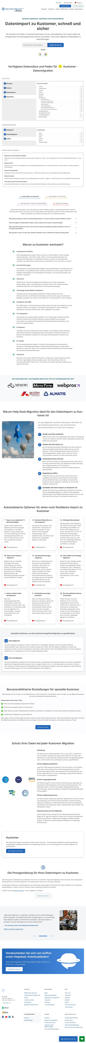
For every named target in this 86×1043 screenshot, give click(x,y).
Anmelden (58, 2)
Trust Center (69, 1007)
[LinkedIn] (9, 1017)
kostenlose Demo (18, 890)
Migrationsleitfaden (17, 851)
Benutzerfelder (43, 116)
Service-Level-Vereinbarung (73, 1027)
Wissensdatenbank (50, 995)
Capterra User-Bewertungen (49, 1025)
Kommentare (42, 98)
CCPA (67, 1002)
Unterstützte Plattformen (32, 995)
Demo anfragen (68, 2)
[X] (12, 1017)
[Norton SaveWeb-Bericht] (5, 1012)
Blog (46, 993)
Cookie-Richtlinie (70, 1022)
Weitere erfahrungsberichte (13, 929)
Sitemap (47, 1002)
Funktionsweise (29, 1000)
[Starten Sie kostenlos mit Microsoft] (46, 54)
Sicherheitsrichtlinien (71, 1018)
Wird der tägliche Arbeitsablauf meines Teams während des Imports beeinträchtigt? (36, 223)
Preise (26, 997)
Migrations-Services (30, 993)
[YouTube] (6, 1017)
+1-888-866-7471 (6, 1003)
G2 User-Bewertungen (52, 1029)
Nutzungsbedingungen (72, 1025)
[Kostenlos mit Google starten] (40, 54)
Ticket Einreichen (70, 1005)
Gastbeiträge (28, 1020)
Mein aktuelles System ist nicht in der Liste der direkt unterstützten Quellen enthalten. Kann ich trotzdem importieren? (39, 227)
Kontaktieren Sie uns (14, 969)
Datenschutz (69, 1020)
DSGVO (67, 1000)
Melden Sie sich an (55, 45)
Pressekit (47, 1000)
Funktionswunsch (50, 1022)
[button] (44, 9)
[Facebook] (3, 1017)
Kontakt (67, 997)
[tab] (19, 83)
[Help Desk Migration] (3, 990)
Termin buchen (78, 6)
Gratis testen (65, 6)
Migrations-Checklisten (52, 997)
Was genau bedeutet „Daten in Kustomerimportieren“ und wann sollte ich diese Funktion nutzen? (40, 218)
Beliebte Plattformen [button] (30, 1005)
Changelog (27, 1002)
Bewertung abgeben (51, 1020)
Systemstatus (50, 1005)
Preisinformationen (43, 896)
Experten (68, 995)
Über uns (68, 993)
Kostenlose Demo (43, 727)
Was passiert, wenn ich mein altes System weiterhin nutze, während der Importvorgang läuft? (39, 232)
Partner (26, 1018)
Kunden (47, 1018)
